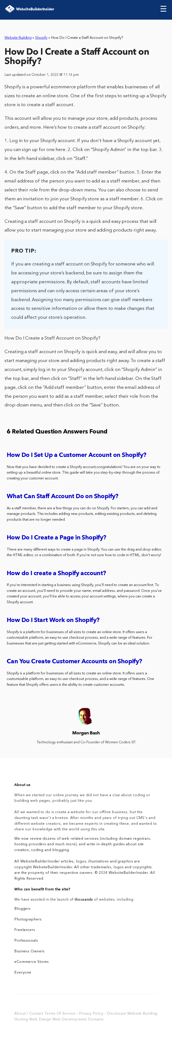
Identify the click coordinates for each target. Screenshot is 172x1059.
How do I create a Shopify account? (56, 574)
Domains (95, 1019)
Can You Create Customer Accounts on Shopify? (74, 662)
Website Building (18, 38)
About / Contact (28, 1013)
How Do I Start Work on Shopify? (53, 621)
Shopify (41, 38)
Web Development (69, 1019)
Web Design (40, 1019)
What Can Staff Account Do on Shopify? (62, 497)
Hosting (21, 1019)
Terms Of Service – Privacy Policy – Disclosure (85, 1013)
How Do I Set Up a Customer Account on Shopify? (76, 455)
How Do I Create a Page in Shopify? (56, 538)
